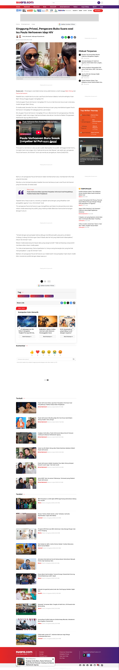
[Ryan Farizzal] (85, 133)
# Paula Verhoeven (24, 296)
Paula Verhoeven (21, 93)
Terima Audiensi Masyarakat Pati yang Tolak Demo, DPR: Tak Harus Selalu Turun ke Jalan (92, 69)
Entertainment (65, 7)
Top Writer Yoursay (89, 111)
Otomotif (53, 7)
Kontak (41, 654)
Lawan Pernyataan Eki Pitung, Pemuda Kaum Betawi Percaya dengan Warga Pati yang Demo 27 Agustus (90, 201)
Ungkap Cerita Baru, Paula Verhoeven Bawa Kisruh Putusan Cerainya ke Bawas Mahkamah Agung (40, 663)
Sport (94, 7)
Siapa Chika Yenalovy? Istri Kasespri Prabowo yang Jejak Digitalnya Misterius (89, 210)
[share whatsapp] (65, 37)
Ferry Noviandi (27, 36)
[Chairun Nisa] (85, 116)
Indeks (102, 7)
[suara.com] (25, 3)
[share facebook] (62, 37)
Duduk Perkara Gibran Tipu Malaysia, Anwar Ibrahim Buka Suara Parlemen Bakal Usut (92, 82)
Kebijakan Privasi (64, 654)
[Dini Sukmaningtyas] (85, 121)
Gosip (33, 24)
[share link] (74, 37)
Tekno (75, 7)
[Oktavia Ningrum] (86, 127)
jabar (80, 10)
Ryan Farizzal (95, 132)
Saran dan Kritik (64, 656)
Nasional (27, 7)
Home (18, 7)
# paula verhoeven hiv (37, 296)
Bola (44, 7)
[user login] (98, 3)
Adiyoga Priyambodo (38, 36)
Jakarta (75, 10)
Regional (97, 10)
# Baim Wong (49, 296)
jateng (90, 10)
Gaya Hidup (85, 7)
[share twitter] (68, 37)
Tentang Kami (43, 656)
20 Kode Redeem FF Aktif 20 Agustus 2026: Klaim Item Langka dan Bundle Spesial (92, 62)
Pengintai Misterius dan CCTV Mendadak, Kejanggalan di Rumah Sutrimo (90, 159)
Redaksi (41, 652)
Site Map (62, 658)
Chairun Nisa (94, 115)
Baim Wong (69, 91)
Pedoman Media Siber (66, 652)
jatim (85, 10)
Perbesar (73, 44)
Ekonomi (36, 7)
